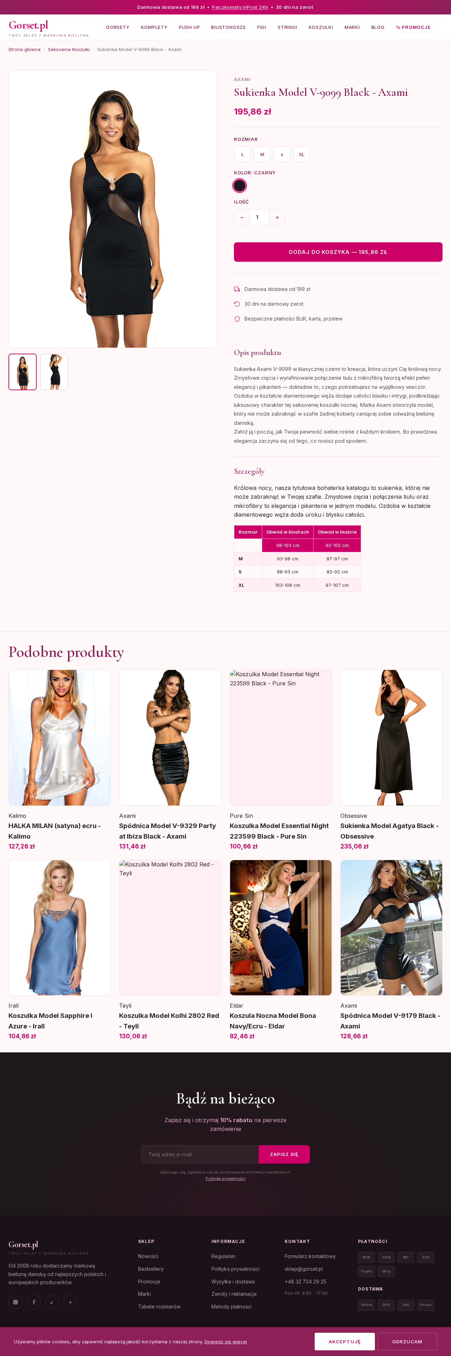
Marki (352, 27)
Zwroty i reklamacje (234, 1294)
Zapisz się (284, 1154)
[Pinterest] (70, 1302)
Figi (261, 27)
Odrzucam (407, 1341)
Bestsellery (151, 1269)
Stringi (287, 27)
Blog (378, 27)
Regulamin (223, 1256)
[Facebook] (34, 1302)
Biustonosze (228, 27)
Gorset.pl (23, 1244)
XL (301, 154)
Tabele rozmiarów (159, 1307)
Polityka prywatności (226, 1178)
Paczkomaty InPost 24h (240, 7)
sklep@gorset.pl (304, 1269)
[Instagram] (15, 1302)
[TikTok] (52, 1302)
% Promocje (413, 27)
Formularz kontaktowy (310, 1256)
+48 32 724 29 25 (305, 1282)
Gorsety (117, 27)
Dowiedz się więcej (225, 1341)
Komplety (154, 27)
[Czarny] (239, 185)
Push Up (189, 27)
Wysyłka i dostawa (233, 1282)
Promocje (149, 1282)
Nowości (148, 1256)
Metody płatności (231, 1307)
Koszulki (321, 27)
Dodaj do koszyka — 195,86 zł (338, 252)
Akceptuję (344, 1341)
